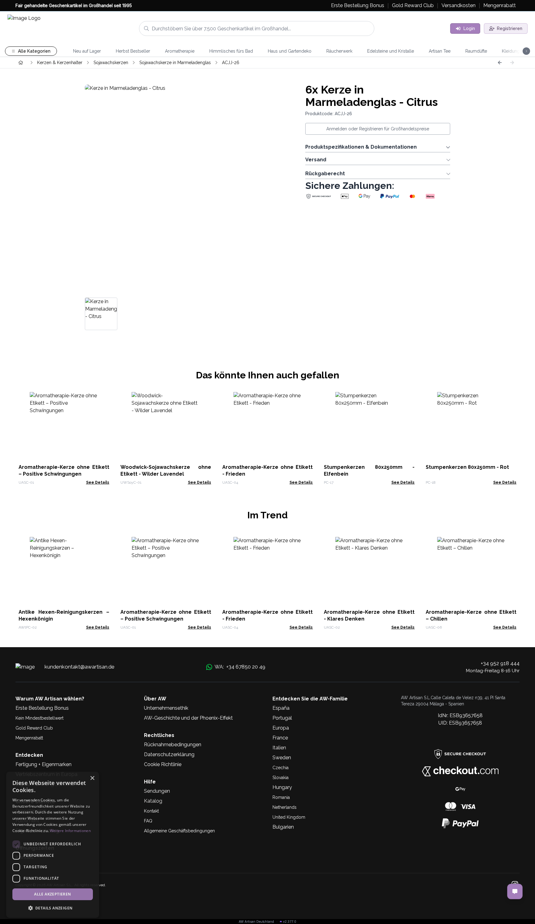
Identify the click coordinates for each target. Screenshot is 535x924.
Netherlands (284, 807)
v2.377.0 (289, 921)
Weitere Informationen (70, 830)
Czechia (280, 767)
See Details (97, 482)
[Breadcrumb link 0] (21, 62)
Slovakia (280, 777)
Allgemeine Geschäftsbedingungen (179, 830)
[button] (52, 908)
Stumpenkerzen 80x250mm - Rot (467, 467)
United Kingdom (288, 817)
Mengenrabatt (29, 737)
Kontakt (151, 810)
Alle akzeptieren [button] (52, 894)
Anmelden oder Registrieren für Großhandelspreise (377, 128)
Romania (281, 797)
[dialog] (52, 845)
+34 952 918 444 (500, 663)
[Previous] (500, 62)
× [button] (92, 778)
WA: (240, 667)
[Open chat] (515, 891)
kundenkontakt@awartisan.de (80, 667)
